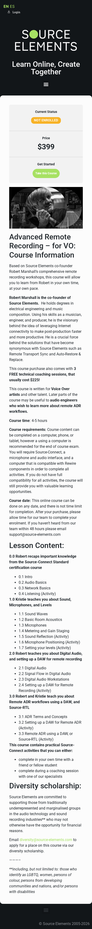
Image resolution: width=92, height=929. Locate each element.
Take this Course (46, 173)
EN (6, 6)
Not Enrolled (46, 120)
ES (12, 6)
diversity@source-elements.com (46, 840)
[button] (46, 84)
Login (16, 12)
